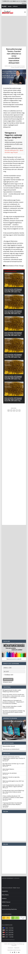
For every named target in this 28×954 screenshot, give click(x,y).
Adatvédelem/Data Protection (13, 950)
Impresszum (10, 947)
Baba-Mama (5, 894)
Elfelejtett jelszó (7, 682)
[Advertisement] (14, 30)
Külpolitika (17, 67)
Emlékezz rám (8, 674)
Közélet (12, 67)
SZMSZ (6, 66)
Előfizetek (15, 6)
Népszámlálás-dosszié (9, 746)
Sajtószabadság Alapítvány (9, 909)
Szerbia (21, 67)
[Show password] (23, 671)
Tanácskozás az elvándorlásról (11, 749)
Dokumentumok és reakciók (14, 659)
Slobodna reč (5, 905)
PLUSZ (4, 6)
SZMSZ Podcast (6, 902)
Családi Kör (5, 891)
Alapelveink (16, 947)
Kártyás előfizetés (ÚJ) (11, 150)
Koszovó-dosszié (21, 66)
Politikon (4, 898)
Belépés (9, 6)
